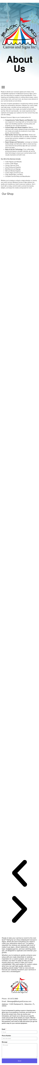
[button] (19, 874)
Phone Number (6, 1035)
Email (4, 1029)
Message (4, 1042)
